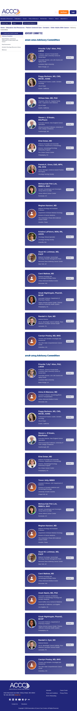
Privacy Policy (64, 693)
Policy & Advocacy (33, 18)
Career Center (64, 690)
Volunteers (24, 704)
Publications (18, 18)
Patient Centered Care (34, 27)
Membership (43, 18)
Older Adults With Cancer (60, 27)
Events (24, 18)
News (56, 18)
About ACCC (63, 18)
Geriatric (46, 27)
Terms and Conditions (52, 693)
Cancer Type (5, 23)
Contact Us (15, 704)
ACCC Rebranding (51, 695)
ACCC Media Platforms (29, 23)
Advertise (48, 690)
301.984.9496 (10, 695)
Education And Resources (15, 27)
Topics (14, 23)
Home (3, 27)
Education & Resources (6, 18)
